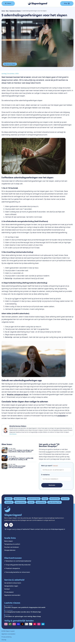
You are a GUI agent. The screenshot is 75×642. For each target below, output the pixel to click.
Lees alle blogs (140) (54, 502)
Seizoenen (65, 498)
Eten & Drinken (54, 498)
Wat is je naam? (49, 466)
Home (3, 11)
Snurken (31, 502)
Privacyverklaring (6, 637)
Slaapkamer (9, 502)
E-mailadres (45, 475)
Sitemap (4, 640)
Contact (7, 589)
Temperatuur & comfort (12, 544)
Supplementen (41, 502)
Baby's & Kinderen (20, 498)
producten (62, 415)
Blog (7, 11)
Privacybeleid (8, 592)
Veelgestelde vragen (11, 586)
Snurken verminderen (11, 547)
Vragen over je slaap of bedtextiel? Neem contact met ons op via (36, 529)
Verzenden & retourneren (12, 583)
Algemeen (8, 498)
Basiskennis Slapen (15, 11)
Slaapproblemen (20, 502)
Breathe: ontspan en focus (17, 394)
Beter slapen (8, 541)
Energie (45, 498)
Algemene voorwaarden (12, 595)
